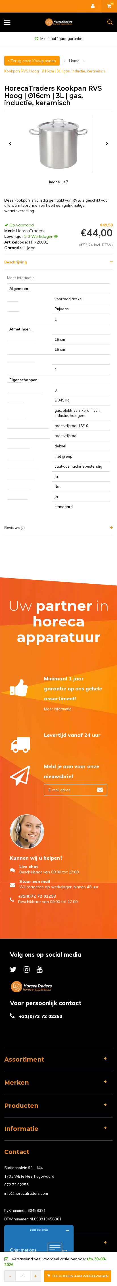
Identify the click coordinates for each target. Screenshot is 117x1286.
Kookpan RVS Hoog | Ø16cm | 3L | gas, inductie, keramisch (54, 71)
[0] (109, 6)
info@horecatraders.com (26, 1193)
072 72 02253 (16, 1184)
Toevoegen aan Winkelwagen (80, 1276)
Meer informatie (58, 709)
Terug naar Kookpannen (32, 60)
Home (74, 60)
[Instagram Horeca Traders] (27, 969)
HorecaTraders (30, 230)
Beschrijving (15, 262)
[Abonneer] (100, 790)
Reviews (14, 527)
